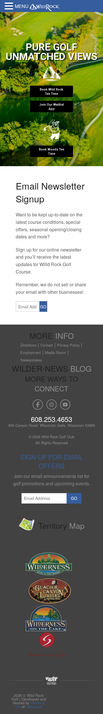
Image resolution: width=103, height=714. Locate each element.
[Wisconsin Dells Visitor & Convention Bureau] (51, 680)
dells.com (34, 706)
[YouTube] (65, 404)
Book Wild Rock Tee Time (51, 92)
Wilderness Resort (52, 564)
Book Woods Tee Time (51, 152)
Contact (46, 345)
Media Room (55, 352)
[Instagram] (51, 404)
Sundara (52, 645)
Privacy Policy (68, 345)
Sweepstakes (31, 360)
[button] (10, 5)
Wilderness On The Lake (52, 618)
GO (43, 306)
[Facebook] (37, 404)
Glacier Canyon (52, 591)
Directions (28, 345)
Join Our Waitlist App (51, 107)
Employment (30, 352)
